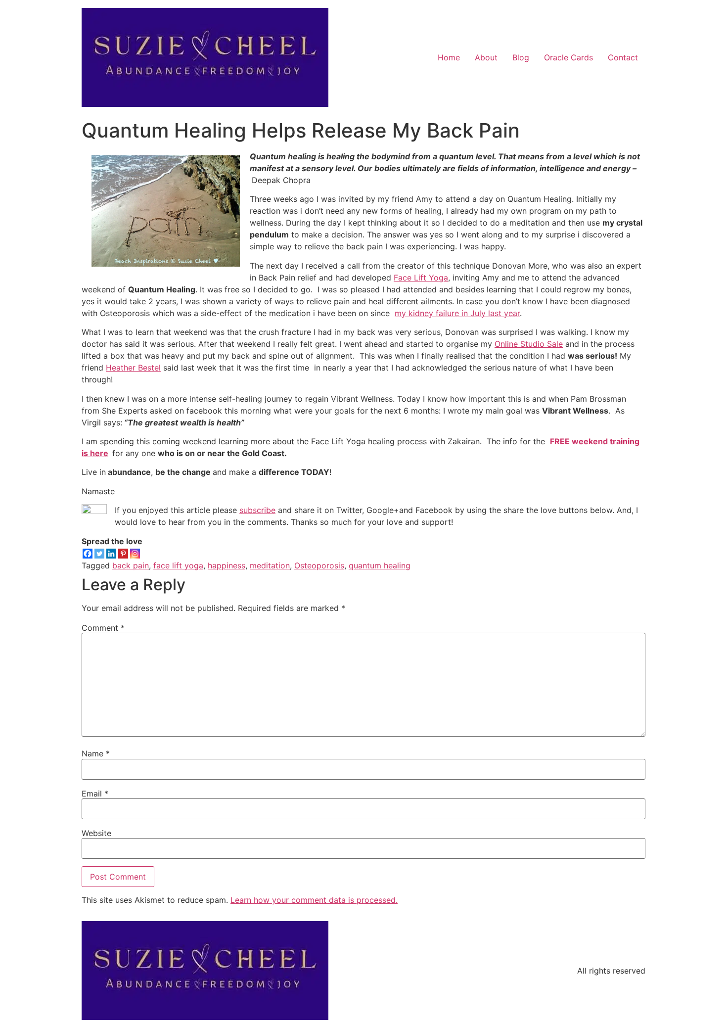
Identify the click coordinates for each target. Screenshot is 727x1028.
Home (449, 57)
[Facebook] (87, 554)
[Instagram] (135, 554)
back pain (130, 565)
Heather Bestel (133, 368)
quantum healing (379, 565)
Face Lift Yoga (421, 277)
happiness (226, 565)
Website (96, 833)
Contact (623, 57)
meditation (270, 565)
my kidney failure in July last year (457, 313)
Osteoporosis (319, 565)
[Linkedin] (111, 554)
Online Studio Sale (529, 344)
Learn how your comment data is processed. (314, 900)
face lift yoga (178, 565)
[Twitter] (99, 554)
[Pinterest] (123, 554)
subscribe (257, 510)
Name (96, 753)
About (486, 57)
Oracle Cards (568, 57)
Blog (520, 57)
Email (95, 793)
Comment (103, 628)
